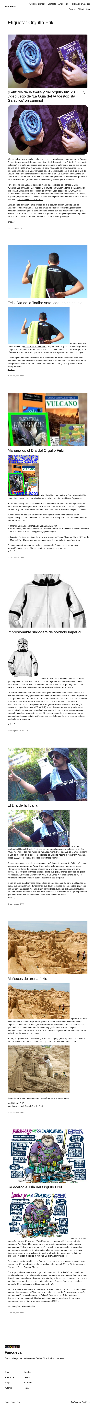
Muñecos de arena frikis (27, 979)
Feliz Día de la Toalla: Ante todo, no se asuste (45, 303)
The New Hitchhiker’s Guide (30, 199)
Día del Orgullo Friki (28, 849)
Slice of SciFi (18, 1103)
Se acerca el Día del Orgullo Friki (35, 1187)
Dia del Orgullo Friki (33, 1106)
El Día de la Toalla (22, 805)
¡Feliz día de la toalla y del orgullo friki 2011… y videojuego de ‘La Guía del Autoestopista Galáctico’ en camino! (46, 96)
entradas (67, 168)
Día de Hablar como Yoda (35, 346)
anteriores (76, 168)
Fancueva (10, 6)
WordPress (86, 1402)
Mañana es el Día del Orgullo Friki (36, 450)
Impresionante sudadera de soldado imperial (44, 632)
